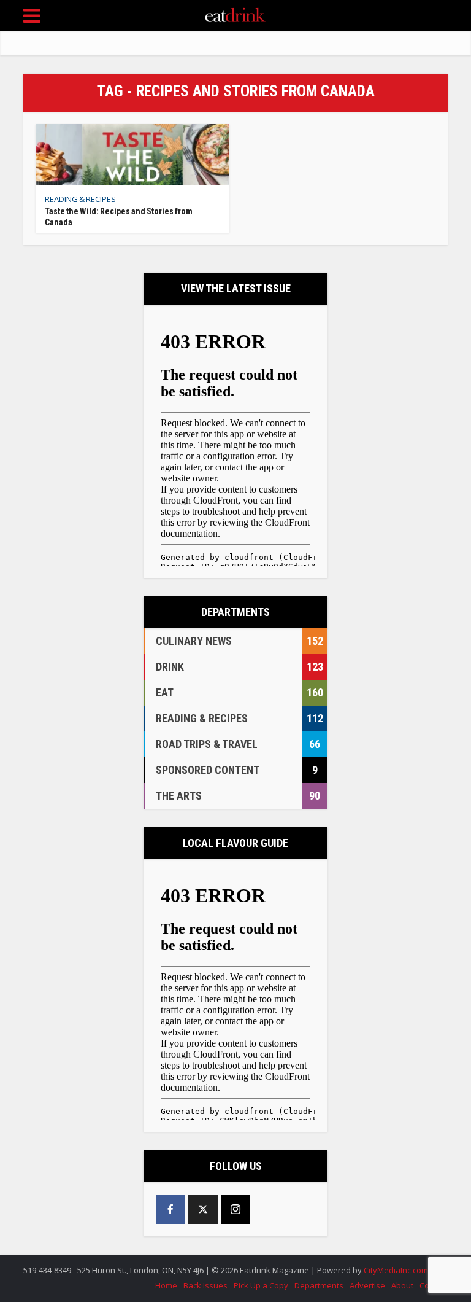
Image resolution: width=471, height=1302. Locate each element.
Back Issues (205, 1285)
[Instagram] (235, 1209)
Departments (318, 1285)
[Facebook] (170, 1209)
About (402, 1285)
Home (166, 1285)
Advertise (367, 1285)
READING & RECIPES (80, 199)
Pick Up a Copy (261, 1285)
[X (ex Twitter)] (203, 1209)
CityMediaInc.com (396, 1270)
